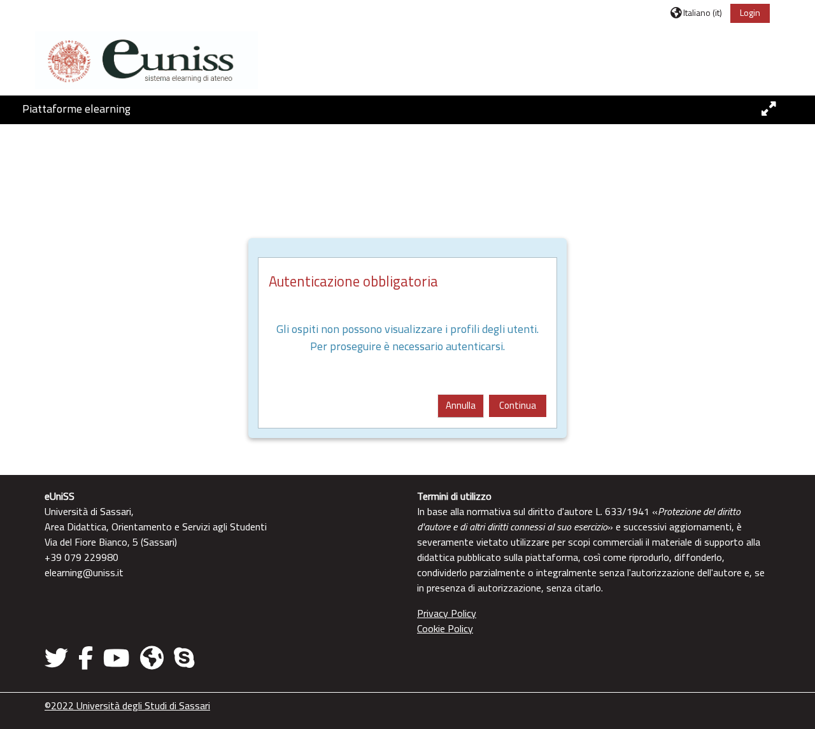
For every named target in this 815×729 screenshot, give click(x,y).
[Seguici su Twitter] (59, 658)
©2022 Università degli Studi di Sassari (127, 705)
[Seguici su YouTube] (116, 658)
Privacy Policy (446, 613)
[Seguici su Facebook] (85, 658)
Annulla (461, 405)
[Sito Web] (152, 658)
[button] (696, 12)
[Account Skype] (184, 658)
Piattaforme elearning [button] (76, 108)
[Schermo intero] (769, 109)
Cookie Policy (445, 628)
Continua (517, 405)
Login (750, 12)
